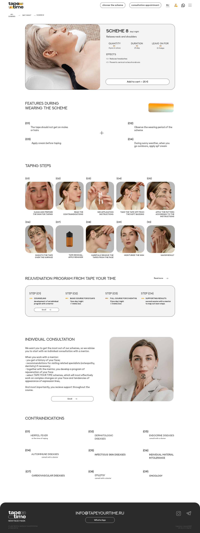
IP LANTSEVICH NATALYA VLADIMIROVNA (23, 526)
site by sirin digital (185, 528)
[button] (190, 5)
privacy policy (13, 528)
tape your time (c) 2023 (183, 526)
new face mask (16, 521)
